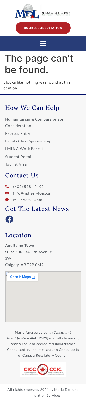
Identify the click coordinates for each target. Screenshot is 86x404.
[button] (43, 43)
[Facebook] (9, 219)
